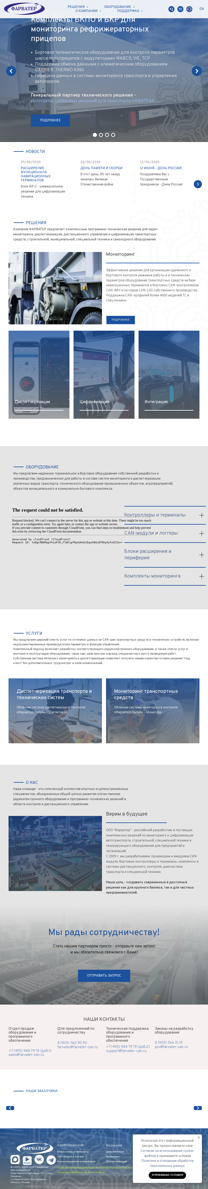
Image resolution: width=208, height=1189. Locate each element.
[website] (171, 9)
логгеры (79, 1156)
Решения (114, 1145)
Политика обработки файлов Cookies (81, 1172)
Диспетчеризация (32, 402)
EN (201, 9)
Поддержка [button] (128, 11)
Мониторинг (113, 1156)
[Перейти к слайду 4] (113, 135)
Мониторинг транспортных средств (146, 694)
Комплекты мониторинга (152, 576)
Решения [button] (77, 7)
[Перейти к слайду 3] (107, 135)
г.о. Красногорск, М (21, 1179)
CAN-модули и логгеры (151, 533)
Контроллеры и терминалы (155, 515)
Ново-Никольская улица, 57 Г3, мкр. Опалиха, (32, 1175)
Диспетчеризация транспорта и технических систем (54, 694)
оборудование (70, 1145)
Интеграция (156, 402)
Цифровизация (94, 402)
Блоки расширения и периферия (76, 1161)
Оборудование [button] (118, 7)
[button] (104, 976)
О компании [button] (87, 11)
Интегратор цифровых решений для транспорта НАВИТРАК (93, 101)
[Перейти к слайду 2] (101, 135)
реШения (36, 223)
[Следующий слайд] (197, 71)
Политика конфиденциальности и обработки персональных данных (100, 1168)
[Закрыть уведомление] (199, 1137)
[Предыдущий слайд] (11, 71)
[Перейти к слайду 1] (95, 135)
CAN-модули (64, 1156)
